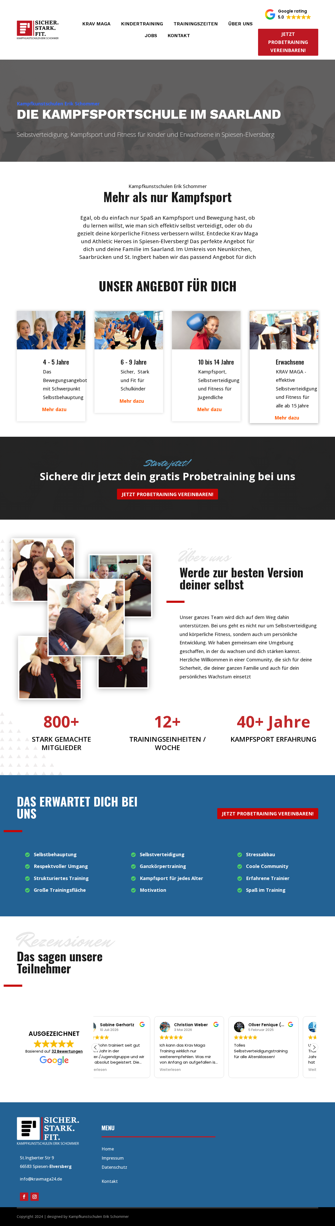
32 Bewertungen (67, 1051)
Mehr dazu (54, 409)
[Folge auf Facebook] (24, 1197)
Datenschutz (114, 1167)
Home (108, 1149)
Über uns (240, 24)
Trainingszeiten (196, 24)
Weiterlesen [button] (111, 1070)
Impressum (113, 1158)
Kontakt (179, 36)
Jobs (151, 36)
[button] (288, 14)
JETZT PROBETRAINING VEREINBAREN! (167, 494)
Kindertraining (142, 24)
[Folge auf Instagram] (34, 1197)
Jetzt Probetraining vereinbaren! (288, 42)
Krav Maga (96, 24)
